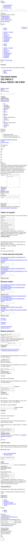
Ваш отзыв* (4, 187)
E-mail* (2, 175)
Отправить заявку (5, 236)
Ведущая (6, 105)
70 (4, 113)
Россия (5, 118)
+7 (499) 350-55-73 (5, 17)
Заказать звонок (5, 371)
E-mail (2, 337)
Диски (5, 29)
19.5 (5, 115)
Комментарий (4, 345)
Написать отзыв (5, 88)
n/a (4, 121)
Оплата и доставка (8, 32)
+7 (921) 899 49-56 (5, 18)
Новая (5, 126)
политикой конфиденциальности (9, 207)
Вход (3, 60)
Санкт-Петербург (8, 5)
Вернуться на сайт (5, 449)
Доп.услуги (6, 34)
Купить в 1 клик (4, 267)
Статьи (5, 505)
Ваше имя (3, 334)
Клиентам (6, 41)
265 (4, 110)
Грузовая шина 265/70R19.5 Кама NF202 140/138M (13, 310)
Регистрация (9, 60)
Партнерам (6, 40)
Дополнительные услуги (10, 503)
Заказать (3, 96)
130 (5, 124)
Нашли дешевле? (5, 99)
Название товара (5, 339)
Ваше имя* (3, 173)
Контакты (6, 36)
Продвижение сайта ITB (7, 525)
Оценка (2, 194)
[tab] (10, 453)
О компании (7, 38)
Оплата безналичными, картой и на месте (6, 327)
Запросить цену (4, 98)
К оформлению (4, 529)
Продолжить (4, 495)
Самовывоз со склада (3, 323)
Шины (5, 28)
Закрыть (3, 190)
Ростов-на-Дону (8, 7)
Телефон (3, 335)
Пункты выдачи (5, 16)
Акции (5, 33)
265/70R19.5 (7, 107)
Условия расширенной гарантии (9, 139)
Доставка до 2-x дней (3, 319)
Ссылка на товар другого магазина (10, 340)
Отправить (3, 392)
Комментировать (5, 191)
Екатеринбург (7, 6)
